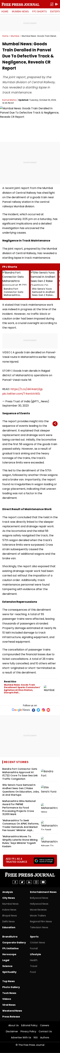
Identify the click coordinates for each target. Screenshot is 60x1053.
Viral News (9, 1005)
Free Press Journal (21, 4)
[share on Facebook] (15, 882)
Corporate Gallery (14, 942)
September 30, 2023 (15, 406)
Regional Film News (41, 921)
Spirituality (9, 972)
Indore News (9, 909)
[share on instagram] (36, 882)
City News (8, 898)
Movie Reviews (38, 909)
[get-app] (56, 4)
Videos (6, 999)
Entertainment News (43, 892)
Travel (33, 966)
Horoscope (9, 954)
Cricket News (37, 942)
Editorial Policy (29, 1025)
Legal (5, 960)
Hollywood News (39, 903)
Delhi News (8, 921)
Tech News (9, 993)
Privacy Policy (28, 1031)
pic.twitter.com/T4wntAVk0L (21, 394)
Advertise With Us (21, 1037)
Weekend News (12, 1010)
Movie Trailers (38, 915)
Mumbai (15, 36)
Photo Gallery (11, 987)
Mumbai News (20, 11)
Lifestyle (35, 954)
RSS (36, 1037)
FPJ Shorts (39, 11)
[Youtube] (48, 710)
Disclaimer (12, 1031)
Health (34, 960)
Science (7, 966)
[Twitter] (38, 710)
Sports (34, 936)
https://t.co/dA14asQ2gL (26, 389)
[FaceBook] (33, 710)
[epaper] (51, 4)
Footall (34, 948)
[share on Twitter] (22, 882)
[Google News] (21, 710)
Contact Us (45, 1031)
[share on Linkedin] (29, 882)
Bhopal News (9, 915)
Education (8, 927)
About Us (13, 1025)
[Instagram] (43, 710)
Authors (44, 1037)
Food (33, 972)
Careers (44, 1025)
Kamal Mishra (9, 100)
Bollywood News (39, 898)
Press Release (11, 1016)
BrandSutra (9, 936)
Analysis (7, 892)
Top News (8, 981)
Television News (39, 927)
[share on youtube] (43, 882)
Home (4, 11)
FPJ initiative (10, 948)
